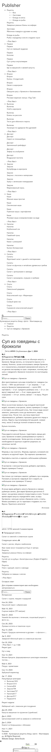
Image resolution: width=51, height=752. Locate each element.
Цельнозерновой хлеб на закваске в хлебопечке (21, 718)
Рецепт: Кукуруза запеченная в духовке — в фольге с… (24, 632)
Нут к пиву (6, 651)
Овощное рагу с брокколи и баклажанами (24, 91)
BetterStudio (20, 738)
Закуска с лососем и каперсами (20, 175)
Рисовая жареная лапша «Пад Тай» (21, 97)
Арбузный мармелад (10, 672)
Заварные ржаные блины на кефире (21, 25)
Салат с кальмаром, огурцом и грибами (23, 278)
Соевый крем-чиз (14, 301)
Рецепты (10, 10)
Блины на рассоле (14, 115)
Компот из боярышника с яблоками (16, 725)
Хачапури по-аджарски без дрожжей (21, 127)
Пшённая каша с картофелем (19, 211)
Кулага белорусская (15, 247)
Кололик (10, 55)
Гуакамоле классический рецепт (20, 308)
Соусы (9, 284)
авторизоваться (8, 587)
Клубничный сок (13, 229)
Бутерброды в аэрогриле (17, 169)
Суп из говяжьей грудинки (17, 49)
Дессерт (10, 134)
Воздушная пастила (15, 157)
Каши (9, 194)
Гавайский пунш (13, 235)
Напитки (10, 224)
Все (14, 12)
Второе (10, 74)
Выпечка (10, 104)
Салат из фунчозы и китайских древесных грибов (27, 265)
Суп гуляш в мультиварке (17, 61)
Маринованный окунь (15, 187)
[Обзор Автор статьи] (7, 522)
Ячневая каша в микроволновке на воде (23, 217)
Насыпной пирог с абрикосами (14, 604)
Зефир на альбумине (15, 151)
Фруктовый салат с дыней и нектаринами (23, 259)
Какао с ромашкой (14, 241)
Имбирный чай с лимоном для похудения (19, 706)
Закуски (10, 164)
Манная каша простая (16, 199)
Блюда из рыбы (19, 20)
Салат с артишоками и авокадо (19, 271)
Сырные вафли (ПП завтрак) (13, 611)
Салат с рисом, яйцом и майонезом (16, 544)
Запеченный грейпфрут (16, 145)
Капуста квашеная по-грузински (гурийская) (19, 712)
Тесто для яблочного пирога (18, 121)
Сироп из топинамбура (16, 139)
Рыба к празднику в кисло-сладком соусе (23, 37)
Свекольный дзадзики (15, 289)
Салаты (10, 254)
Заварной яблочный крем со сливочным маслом (21, 638)
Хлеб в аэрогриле (14, 109)
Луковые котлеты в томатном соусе (16, 626)
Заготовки (16, 15)
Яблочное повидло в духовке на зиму (22, 31)
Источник (45, 507)
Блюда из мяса (18, 17)
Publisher (11, 5)
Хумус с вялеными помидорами (20, 181)
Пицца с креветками (10, 666)
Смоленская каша (14, 205)
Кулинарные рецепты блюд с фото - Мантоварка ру (21, 321)
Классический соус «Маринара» (20, 295)
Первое (10, 44)
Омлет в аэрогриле (14, 85)
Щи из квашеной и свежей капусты (21, 67)
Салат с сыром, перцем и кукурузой (16, 598)
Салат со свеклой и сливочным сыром (17, 536)
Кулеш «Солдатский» (15, 79)
